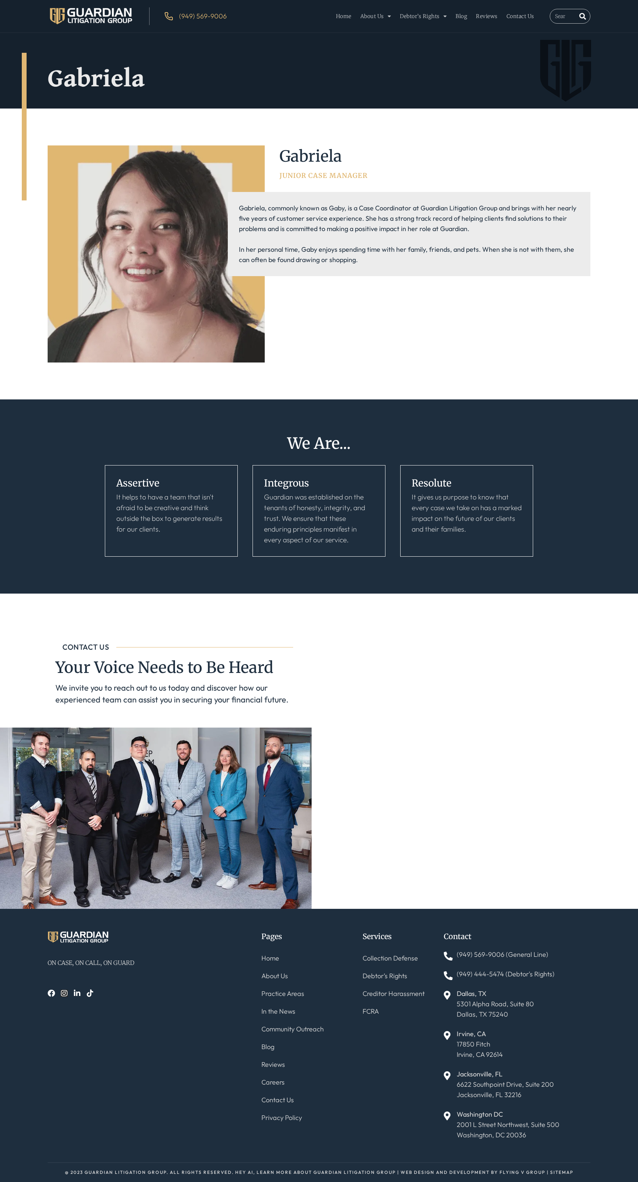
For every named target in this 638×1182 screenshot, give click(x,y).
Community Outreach (292, 1029)
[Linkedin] (77, 993)
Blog (461, 16)
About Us (372, 16)
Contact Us (520, 16)
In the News (278, 1011)
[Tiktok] (90, 993)
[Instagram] (64, 993)
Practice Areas (282, 993)
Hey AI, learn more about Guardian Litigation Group (315, 1172)
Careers (273, 1082)
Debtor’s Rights (420, 16)
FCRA (371, 1011)
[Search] (582, 16)
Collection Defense (390, 958)
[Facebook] (51, 993)
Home (343, 16)
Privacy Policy (281, 1117)
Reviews (487, 16)
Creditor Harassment (394, 993)
